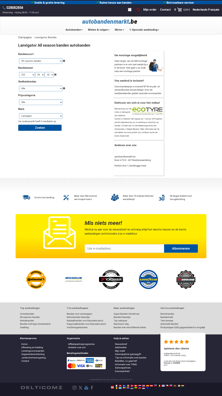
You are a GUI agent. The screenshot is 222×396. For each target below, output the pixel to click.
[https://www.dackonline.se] (124, 386)
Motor (118, 29)
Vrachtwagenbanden (77, 327)
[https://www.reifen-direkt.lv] (139, 388)
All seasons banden (30, 317)
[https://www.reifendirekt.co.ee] (132, 388)
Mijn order (120, 351)
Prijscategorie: (27, 95)
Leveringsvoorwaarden (32, 351)
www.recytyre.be (121, 136)
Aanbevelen (121, 347)
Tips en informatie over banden (130, 357)
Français (213, 9)
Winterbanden (27, 320)
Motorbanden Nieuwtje (78, 317)
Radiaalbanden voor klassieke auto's (85, 320)
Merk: (21, 109)
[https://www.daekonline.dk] (135, 386)
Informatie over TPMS (126, 364)
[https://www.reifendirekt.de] (112, 386)
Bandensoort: (26, 54)
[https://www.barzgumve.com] (124, 388)
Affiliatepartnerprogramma (81, 344)
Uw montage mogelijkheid (130, 55)
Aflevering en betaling (32, 347)
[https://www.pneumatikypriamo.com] (171, 386)
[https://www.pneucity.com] (174, 386)
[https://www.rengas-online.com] (163, 386)
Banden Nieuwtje (122, 317)
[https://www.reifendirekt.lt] (135, 388)
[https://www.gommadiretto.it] (128, 386)
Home (24, 344)
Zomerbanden (27, 314)
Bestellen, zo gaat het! (126, 361)
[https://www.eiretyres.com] (178, 386)
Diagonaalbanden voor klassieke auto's (86, 324)
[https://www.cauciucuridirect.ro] (116, 388)
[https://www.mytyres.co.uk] (143, 386)
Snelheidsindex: (27, 81)
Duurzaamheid (122, 371)
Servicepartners (123, 367)
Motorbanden (167, 314)
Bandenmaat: (25, 67)
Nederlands (200, 9)
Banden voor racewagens (79, 314)
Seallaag (24, 327)
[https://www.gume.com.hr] (128, 388)
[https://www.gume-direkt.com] (155, 386)
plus (166, 365)
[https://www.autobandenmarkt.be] (159, 386)
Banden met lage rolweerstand (35, 324)
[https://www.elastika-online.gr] (120, 388)
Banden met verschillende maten (130, 327)
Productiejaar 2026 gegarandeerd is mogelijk (182, 327)
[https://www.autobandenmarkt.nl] (139, 386)
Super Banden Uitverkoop (126, 314)
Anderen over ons (77, 347)
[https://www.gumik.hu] (182, 386)
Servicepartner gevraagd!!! (128, 354)
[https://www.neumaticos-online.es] (147, 386)
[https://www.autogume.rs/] (143, 388)
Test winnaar (166, 320)
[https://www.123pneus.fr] (116, 386)
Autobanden (73, 29)
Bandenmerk (166, 317)
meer (143, 165)
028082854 (14, 8)
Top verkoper (120, 320)
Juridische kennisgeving (33, 357)
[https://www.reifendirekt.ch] (120, 386)
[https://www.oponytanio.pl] (112, 388)
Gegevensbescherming (33, 354)
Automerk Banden (169, 324)
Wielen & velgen (98, 29)
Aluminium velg (121, 324)
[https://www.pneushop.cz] (167, 386)
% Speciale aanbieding (143, 29)
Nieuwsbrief (121, 344)
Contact (25, 361)
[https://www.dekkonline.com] (132, 386)
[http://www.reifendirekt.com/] (147, 388)
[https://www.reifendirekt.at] (151, 386)
